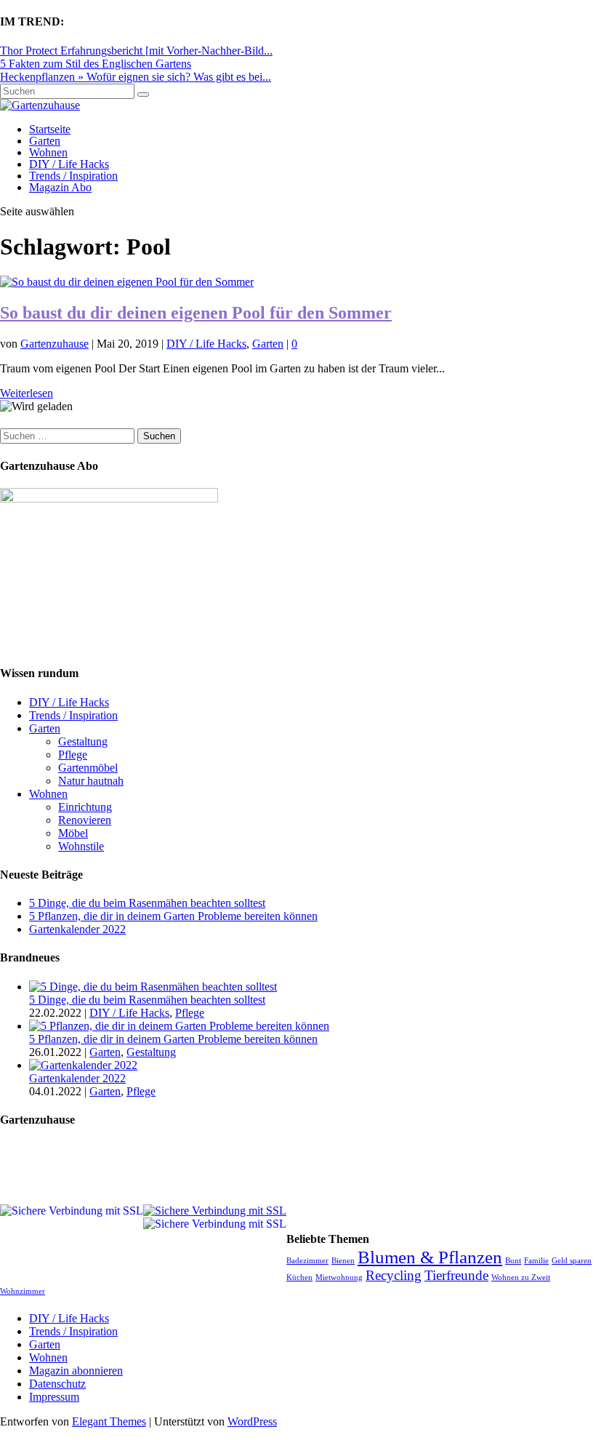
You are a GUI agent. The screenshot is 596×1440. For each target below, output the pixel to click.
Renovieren (84, 820)
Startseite (50, 129)
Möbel (73, 833)
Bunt (513, 1261)
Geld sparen (572, 1261)
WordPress (252, 1421)
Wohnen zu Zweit (520, 1277)
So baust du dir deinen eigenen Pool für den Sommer (196, 312)
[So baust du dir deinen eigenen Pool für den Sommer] (127, 282)
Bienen (343, 1261)
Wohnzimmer (22, 1291)
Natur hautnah (91, 781)
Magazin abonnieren (76, 1370)
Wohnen (48, 152)
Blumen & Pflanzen (430, 1257)
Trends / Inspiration (73, 175)
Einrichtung (85, 807)
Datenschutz (57, 1383)
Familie (536, 1261)
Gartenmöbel (88, 767)
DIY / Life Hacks (69, 164)
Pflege (72, 754)
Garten (44, 141)
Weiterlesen (26, 393)
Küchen (299, 1277)
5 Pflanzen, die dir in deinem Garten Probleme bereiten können (173, 916)
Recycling (394, 1275)
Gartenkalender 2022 (77, 929)
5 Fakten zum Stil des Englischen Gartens (95, 63)
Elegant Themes (109, 1421)
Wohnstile (81, 846)
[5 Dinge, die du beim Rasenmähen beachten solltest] (153, 986)
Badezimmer (307, 1261)
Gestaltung (83, 741)
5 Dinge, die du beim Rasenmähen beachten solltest (147, 903)
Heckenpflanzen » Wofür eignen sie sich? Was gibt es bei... (135, 77)
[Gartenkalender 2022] (83, 1065)
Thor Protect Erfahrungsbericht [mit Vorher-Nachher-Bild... (136, 50)
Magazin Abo (60, 187)
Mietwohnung (339, 1277)
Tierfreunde (456, 1275)
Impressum (54, 1397)
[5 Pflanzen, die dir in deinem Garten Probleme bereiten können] (179, 1026)
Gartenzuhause (54, 343)
